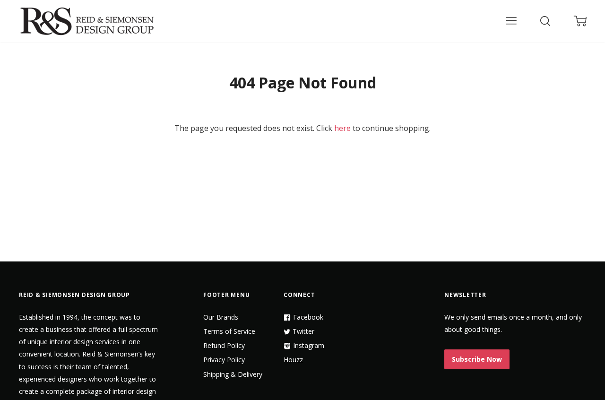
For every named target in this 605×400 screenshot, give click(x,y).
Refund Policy (224, 345)
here (342, 128)
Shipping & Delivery (232, 374)
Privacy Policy (224, 359)
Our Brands (220, 317)
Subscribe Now (477, 359)
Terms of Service (229, 331)
